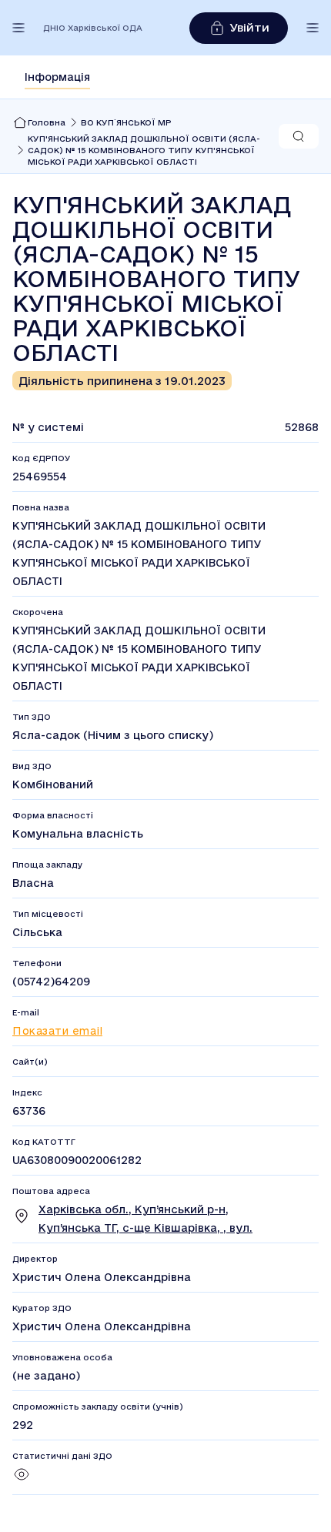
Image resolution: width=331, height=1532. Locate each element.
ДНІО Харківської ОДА (92, 28)
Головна (46, 122)
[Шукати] (298, 136)
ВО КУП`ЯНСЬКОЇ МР (126, 122)
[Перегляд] (21, 1479)
